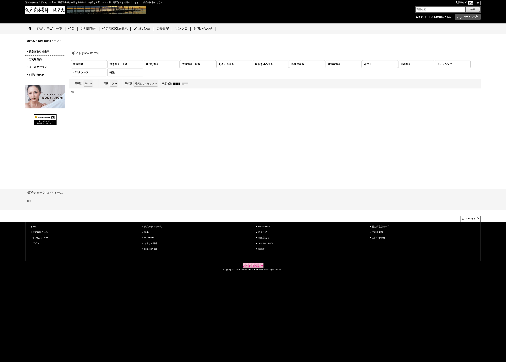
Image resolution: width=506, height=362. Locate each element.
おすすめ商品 (150, 243)
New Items (149, 237)
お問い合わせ (36, 74)
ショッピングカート (40, 237)
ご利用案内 (35, 59)
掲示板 (261, 249)
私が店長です (264, 237)
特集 (146, 232)
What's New (264, 226)
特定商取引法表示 (39, 51)
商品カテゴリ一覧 (153, 226)
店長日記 (262, 232)
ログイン (422, 17)
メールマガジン (38, 67)
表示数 (78, 83)
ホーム (33, 226)
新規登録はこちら (442, 17)
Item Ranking (150, 249)
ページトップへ (473, 218)
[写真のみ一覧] (177, 83)
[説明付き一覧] (186, 83)
